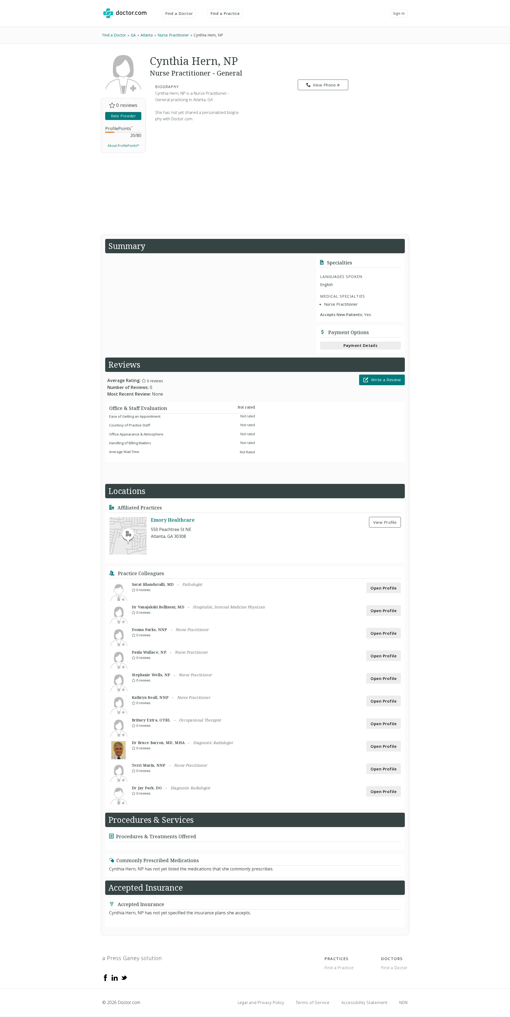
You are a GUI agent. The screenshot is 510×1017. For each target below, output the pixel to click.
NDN (403, 1002)
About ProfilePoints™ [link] (123, 145)
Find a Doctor (179, 13)
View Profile (385, 522)
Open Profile (384, 588)
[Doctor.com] (124, 13)
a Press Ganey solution (132, 958)
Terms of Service (313, 1002)
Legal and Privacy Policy (261, 1002)
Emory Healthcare (172, 520)
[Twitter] (124, 977)
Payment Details (360, 345)
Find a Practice (225, 13)
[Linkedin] (115, 977)
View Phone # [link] (326, 85)
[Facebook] (105, 977)
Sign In (399, 13)
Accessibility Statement (364, 1002)
